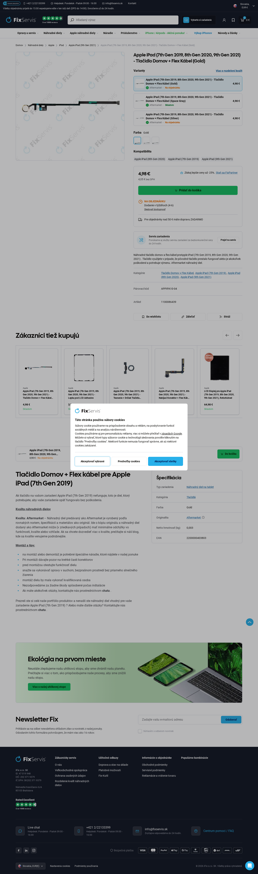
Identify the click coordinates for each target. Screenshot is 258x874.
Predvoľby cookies (129, 461)
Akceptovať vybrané (92, 461)
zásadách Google (171, 433)
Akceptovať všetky (165, 461)
